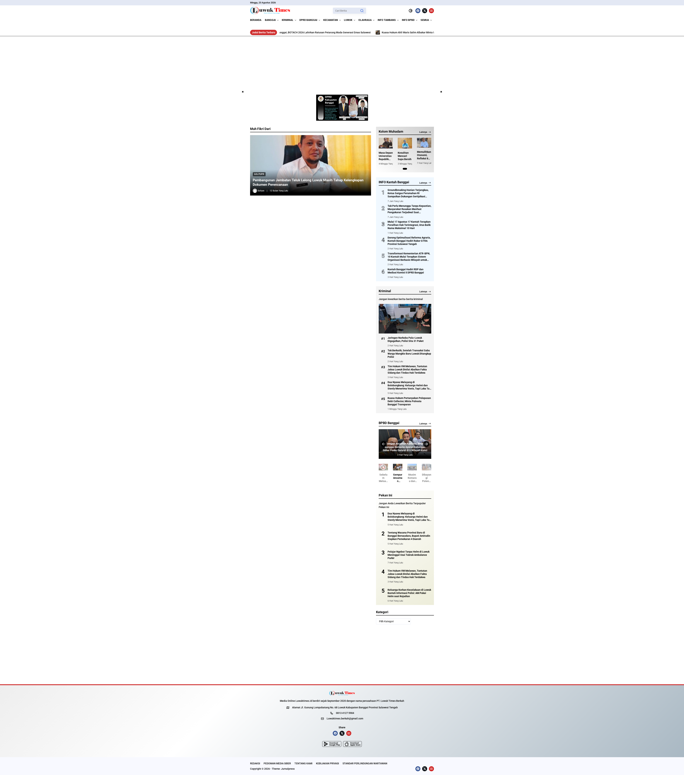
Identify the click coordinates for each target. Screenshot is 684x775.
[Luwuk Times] (270, 10)
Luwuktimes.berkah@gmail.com (345, 718)
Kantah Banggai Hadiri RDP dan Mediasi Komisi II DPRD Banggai (406, 271)
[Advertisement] (342, 63)
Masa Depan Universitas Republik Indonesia (386, 156)
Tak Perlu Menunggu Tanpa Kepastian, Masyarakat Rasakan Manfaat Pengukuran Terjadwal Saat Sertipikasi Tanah (409, 209)
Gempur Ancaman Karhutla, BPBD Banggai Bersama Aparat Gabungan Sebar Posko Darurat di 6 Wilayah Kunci (390, 478)
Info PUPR (259, 174)
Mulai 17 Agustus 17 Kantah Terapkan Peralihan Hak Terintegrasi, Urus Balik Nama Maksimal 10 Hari (409, 225)
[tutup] (243, 92)
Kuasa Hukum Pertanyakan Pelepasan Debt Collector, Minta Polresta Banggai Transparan (409, 401)
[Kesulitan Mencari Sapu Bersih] (405, 143)
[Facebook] (417, 10)
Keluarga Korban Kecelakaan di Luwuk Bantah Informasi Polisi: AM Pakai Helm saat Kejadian (409, 593)
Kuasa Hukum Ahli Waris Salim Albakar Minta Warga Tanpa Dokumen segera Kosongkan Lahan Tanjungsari (383, 32)
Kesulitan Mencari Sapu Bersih (404, 156)
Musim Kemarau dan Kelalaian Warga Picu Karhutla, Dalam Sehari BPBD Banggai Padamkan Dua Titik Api (405, 446)
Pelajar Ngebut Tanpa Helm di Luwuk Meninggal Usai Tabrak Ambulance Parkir (408, 555)
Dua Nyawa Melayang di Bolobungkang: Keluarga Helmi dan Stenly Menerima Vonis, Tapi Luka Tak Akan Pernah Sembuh (409, 385)
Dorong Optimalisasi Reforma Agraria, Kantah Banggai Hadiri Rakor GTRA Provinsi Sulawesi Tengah (409, 240)
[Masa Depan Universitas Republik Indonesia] (386, 143)
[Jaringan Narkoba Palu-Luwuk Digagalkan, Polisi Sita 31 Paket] (405, 318)
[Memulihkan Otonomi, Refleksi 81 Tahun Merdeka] (424, 143)
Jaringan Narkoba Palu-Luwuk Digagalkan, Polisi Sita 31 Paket (406, 339)
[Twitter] (424, 10)
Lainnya (423, 132)
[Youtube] (431, 10)
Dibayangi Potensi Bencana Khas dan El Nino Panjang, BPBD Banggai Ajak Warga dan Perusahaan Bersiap (419, 478)
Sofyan (261, 190)
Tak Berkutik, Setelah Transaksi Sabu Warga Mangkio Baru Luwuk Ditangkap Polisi (409, 353)
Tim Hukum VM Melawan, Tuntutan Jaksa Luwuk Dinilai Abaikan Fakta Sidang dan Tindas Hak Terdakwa (407, 369)
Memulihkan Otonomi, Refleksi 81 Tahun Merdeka (424, 155)
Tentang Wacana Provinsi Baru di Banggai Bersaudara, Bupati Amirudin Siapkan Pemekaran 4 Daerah (409, 535)
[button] (362, 11)
